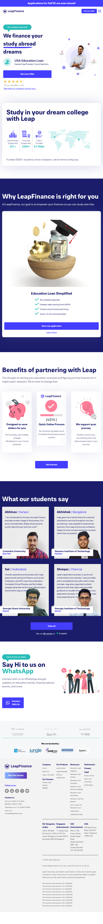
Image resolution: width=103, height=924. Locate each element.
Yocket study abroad (46, 784)
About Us (45, 771)
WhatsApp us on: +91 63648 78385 (17, 807)
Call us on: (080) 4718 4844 (14, 802)
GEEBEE (45, 788)
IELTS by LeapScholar (60, 776)
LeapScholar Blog (76, 814)
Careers (87, 768)
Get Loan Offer (89, 11)
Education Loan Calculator (75, 782)
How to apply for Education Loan (76, 806)
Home (44, 768)
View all (51, 626)
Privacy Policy (89, 775)
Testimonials (89, 765)
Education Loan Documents (75, 794)
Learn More (51, 332)
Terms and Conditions (88, 780)
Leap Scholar (60, 768)
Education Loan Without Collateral (76, 788)
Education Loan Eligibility (75, 769)
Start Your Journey (16, 775)
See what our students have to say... (20, 88)
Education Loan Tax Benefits (77, 800)
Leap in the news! (48, 775)
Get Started (51, 465)
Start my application (51, 326)
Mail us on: (14, 812)
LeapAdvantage (61, 771)
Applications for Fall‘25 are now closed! (52, 3)
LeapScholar (74, 811)
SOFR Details (88, 785)
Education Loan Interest (75, 776)
